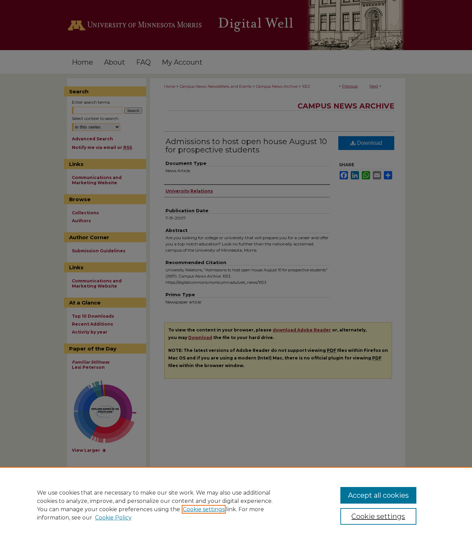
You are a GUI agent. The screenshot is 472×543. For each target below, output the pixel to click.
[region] (236, 505)
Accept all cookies (378, 495)
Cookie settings (204, 509)
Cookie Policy (113, 517)
